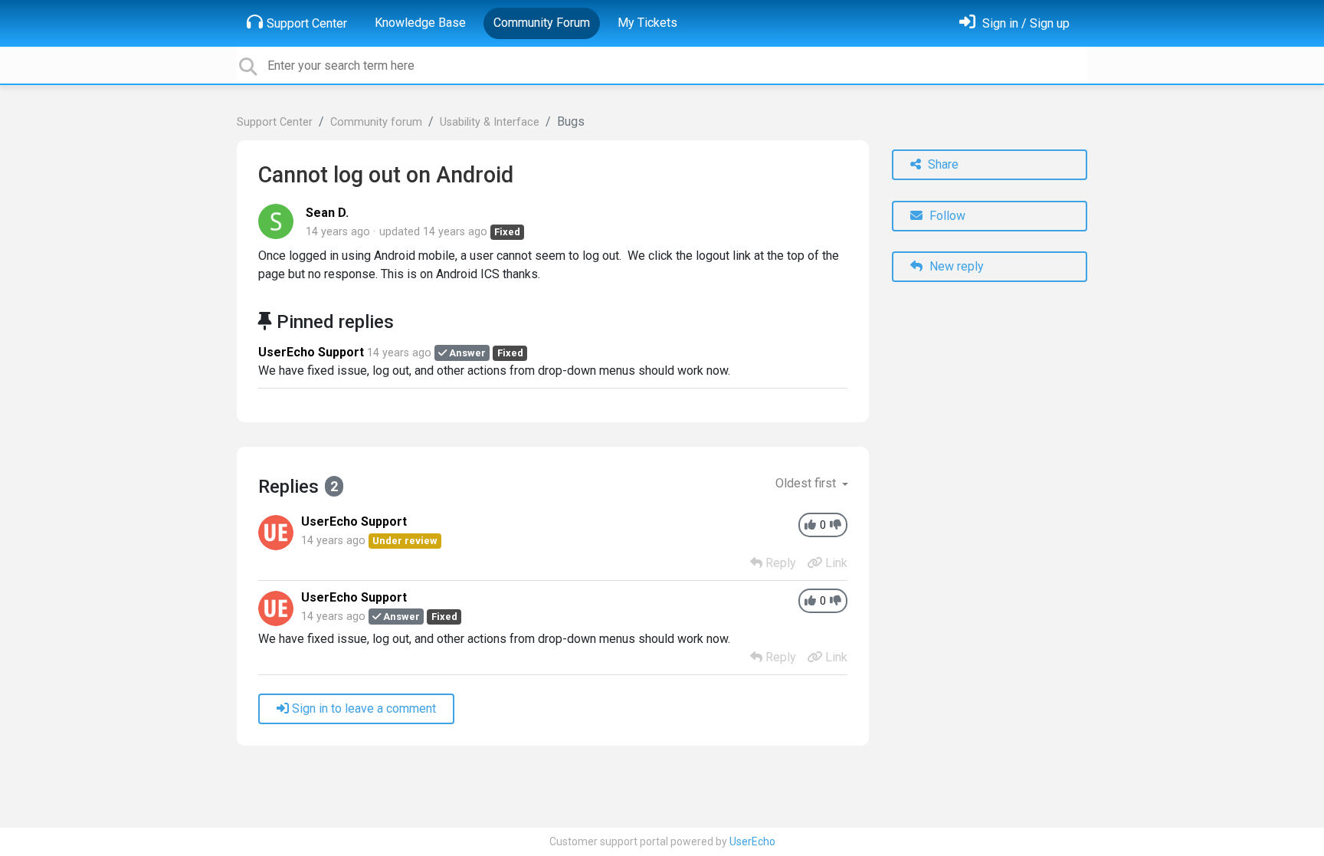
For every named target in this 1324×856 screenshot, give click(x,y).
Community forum (376, 122)
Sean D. (327, 212)
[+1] (810, 525)
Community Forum (541, 22)
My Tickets (647, 22)
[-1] (835, 525)
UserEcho (752, 841)
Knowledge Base (420, 22)
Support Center (307, 23)
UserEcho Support (311, 352)
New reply (955, 266)
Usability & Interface (489, 122)
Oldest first (807, 483)
